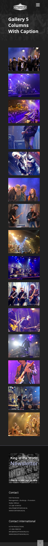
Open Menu (37, 5)
